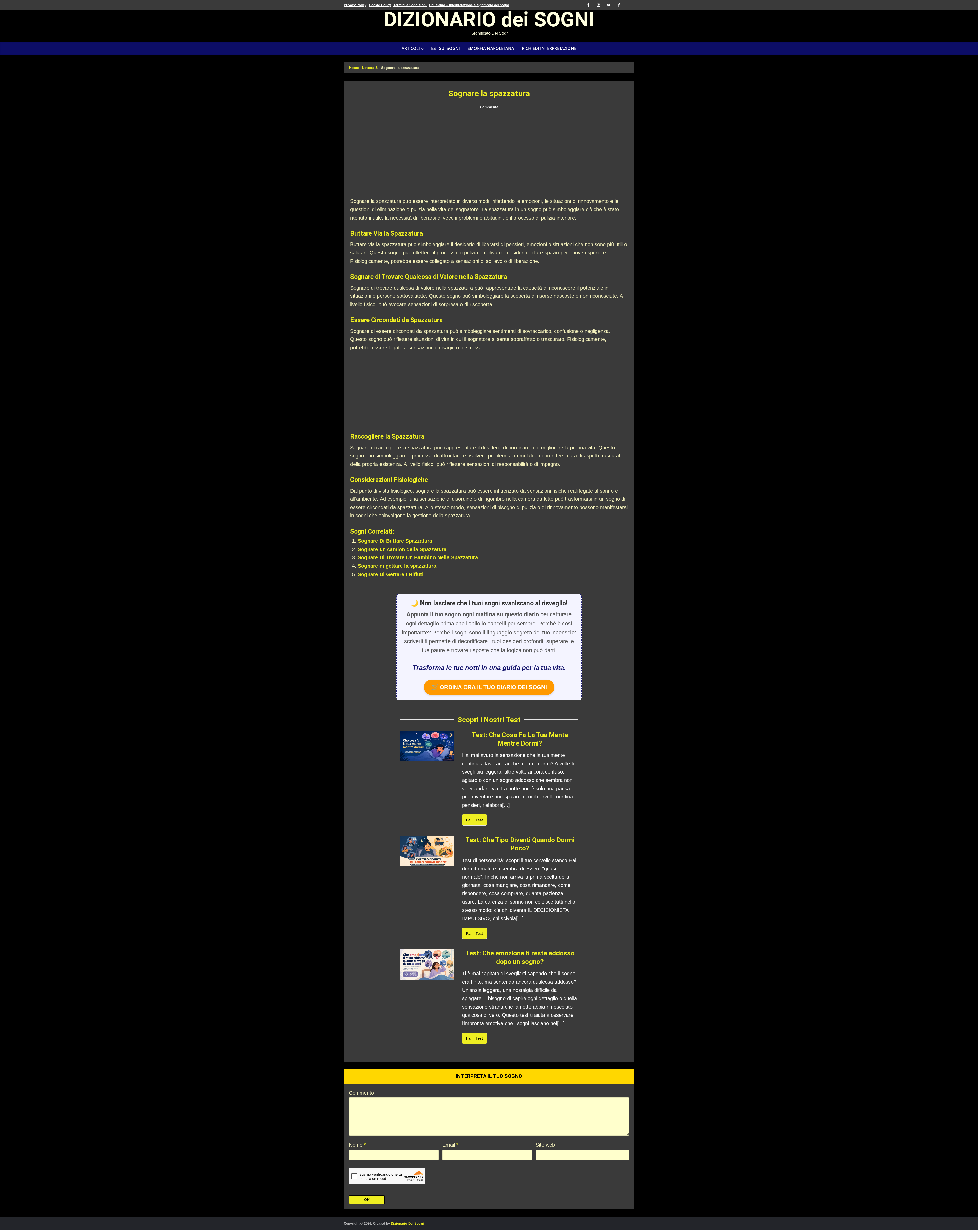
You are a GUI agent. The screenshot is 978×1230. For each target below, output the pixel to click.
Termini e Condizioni (410, 5)
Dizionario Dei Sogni (407, 1223)
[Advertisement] (489, 153)
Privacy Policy (355, 5)
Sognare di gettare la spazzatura (397, 566)
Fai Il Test (474, 820)
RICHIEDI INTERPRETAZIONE (549, 48)
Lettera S (370, 68)
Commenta (489, 107)
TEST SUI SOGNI (444, 48)
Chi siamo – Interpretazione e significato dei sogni (469, 5)
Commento (361, 1093)
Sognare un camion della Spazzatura (402, 549)
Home (354, 68)
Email (450, 1145)
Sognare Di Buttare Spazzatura (395, 541)
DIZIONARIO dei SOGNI (489, 21)
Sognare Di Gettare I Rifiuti (391, 574)
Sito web (545, 1145)
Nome (357, 1145)
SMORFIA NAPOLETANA (491, 48)
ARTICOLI (411, 48)
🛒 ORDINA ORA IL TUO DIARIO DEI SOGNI (489, 687)
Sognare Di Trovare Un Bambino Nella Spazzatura (418, 557)
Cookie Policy (380, 5)
